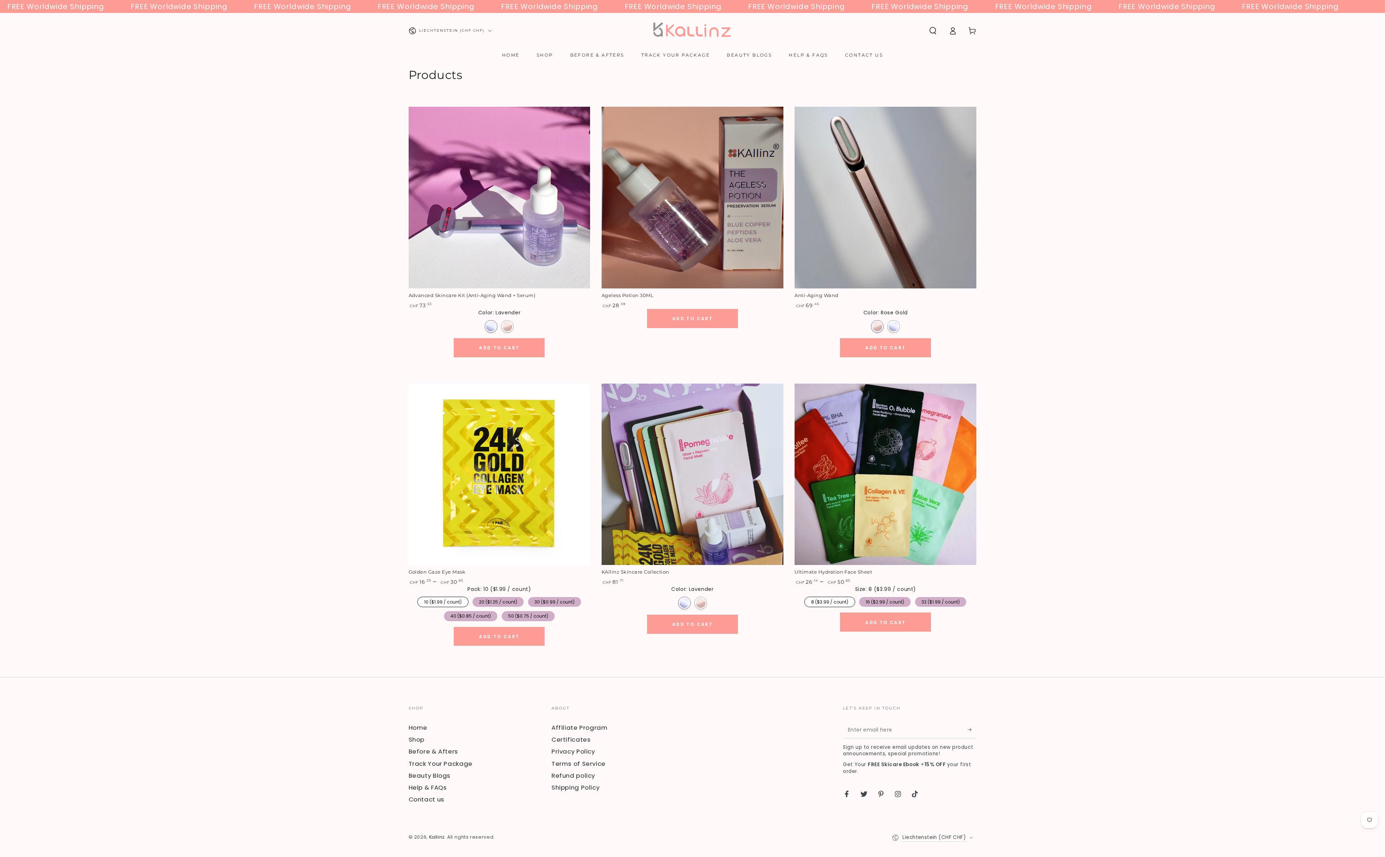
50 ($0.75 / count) (528, 615)
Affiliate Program (579, 727)
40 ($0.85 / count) (470, 615)
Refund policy (573, 775)
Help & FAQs (428, 787)
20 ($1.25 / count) (498, 601)
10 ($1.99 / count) (443, 601)
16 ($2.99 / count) (884, 601)
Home (418, 727)
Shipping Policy (575, 787)
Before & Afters (433, 751)
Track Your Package (440, 763)
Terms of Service (578, 763)
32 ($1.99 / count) (940, 601)
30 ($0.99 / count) (554, 601)
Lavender (491, 326)
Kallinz (437, 837)
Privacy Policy (573, 751)
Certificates (571, 739)
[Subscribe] (972, 729)
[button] (933, 30)
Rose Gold (507, 326)
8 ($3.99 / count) (830, 601)
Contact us (426, 799)
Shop (417, 739)
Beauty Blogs (430, 775)
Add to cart (499, 348)
